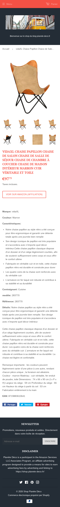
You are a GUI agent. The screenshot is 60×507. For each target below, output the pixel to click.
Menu (9, 4)
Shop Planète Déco (32, 491)
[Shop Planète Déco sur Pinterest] (32, 482)
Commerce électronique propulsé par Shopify (29, 495)
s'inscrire (50, 441)
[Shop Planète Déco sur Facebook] (26, 482)
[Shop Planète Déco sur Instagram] (37, 482)
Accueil (5, 49)
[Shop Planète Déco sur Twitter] (21, 482)
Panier (54, 4)
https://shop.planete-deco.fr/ (30, 471)
